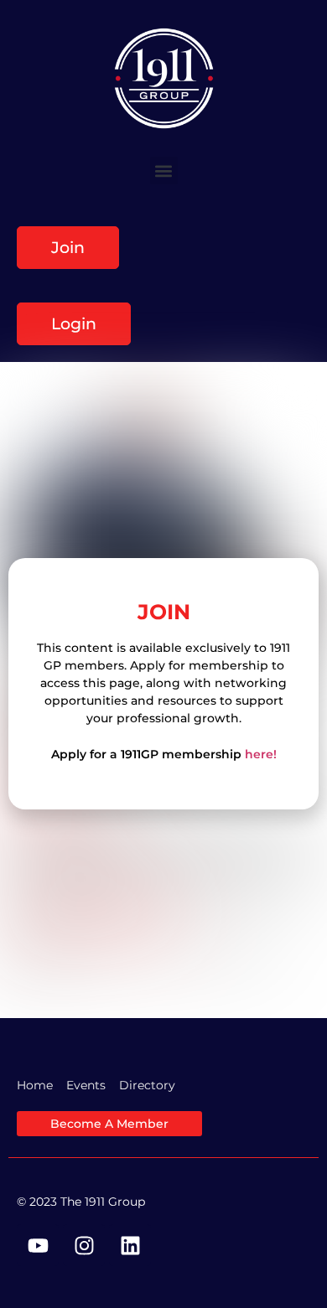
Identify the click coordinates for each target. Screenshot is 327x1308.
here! (261, 754)
